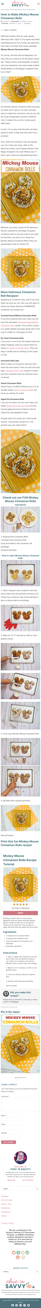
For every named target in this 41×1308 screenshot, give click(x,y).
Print (20, 913)
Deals (3, 1216)
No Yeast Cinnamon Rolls (17, 348)
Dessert (18, 1077)
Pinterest (15, 1002)
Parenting (5, 1208)
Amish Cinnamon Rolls (23, 390)
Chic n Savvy (20, 3)
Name (3, 1115)
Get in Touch (28, 1180)
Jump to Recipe (10, 30)
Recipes (4, 1196)
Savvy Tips (6, 1204)
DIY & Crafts (6, 1200)
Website (4, 1133)
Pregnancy (6, 1212)
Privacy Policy (7, 1223)
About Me (11, 1180)
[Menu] (2, 4)
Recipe (23, 1077)
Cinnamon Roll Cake (14, 371)
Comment (27, 23)
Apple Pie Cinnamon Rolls (17, 406)
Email (3, 1124)
